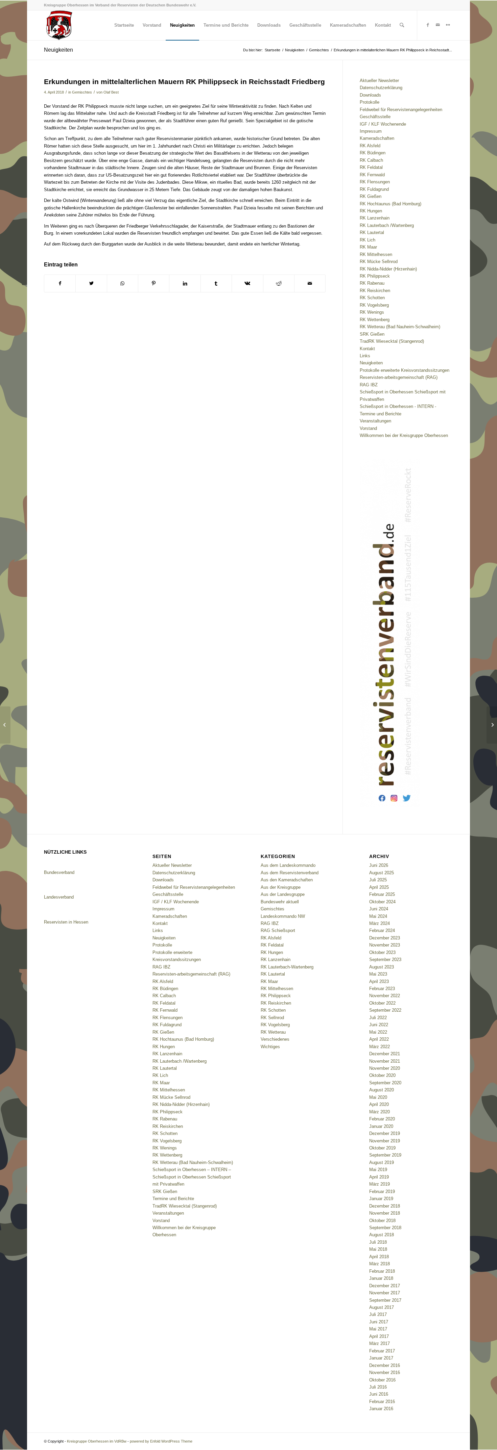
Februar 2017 (382, 1350)
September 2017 (385, 1300)
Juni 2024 (378, 908)
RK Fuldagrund (374, 189)
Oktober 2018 (382, 1220)
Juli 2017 (378, 1314)
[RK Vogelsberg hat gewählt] (5, 725)
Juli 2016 (378, 1387)
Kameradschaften (377, 138)
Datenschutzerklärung (381, 87)
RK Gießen (370, 196)
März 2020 (379, 1111)
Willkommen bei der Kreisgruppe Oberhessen (404, 435)
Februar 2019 (382, 1191)
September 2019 (385, 1155)
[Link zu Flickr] (448, 25)
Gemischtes (82, 92)
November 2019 (384, 1140)
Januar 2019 (381, 1198)
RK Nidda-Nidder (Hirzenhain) (388, 268)
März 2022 (379, 1046)
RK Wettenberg (374, 319)
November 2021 (384, 1061)
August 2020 (381, 1089)
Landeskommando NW (283, 916)
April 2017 (379, 1336)
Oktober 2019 (382, 1147)
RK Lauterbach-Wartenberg (287, 966)
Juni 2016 (378, 1394)
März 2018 (379, 1263)
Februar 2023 (382, 988)
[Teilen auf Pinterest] (153, 283)
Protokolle (369, 102)
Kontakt (367, 348)
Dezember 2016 (384, 1365)
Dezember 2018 (384, 1206)
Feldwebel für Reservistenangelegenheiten (401, 109)
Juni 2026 (378, 865)
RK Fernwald (372, 174)
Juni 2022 (378, 1024)
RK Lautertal (372, 232)
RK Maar (368, 247)
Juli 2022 (378, 1017)
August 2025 (381, 872)
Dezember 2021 (384, 1053)
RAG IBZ (369, 384)
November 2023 (384, 945)
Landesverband (59, 897)
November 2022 (384, 995)
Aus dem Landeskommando (288, 865)
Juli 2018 (378, 1242)
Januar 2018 (381, 1278)
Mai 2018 (378, 1249)
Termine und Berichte (380, 413)
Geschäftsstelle (375, 116)
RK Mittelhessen (376, 254)
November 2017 (384, 1292)
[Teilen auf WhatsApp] (122, 283)
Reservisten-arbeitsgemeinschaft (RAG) (398, 377)
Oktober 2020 (382, 1075)
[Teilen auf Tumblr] (216, 283)
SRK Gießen (372, 334)
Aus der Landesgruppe (283, 894)
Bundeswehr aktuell (280, 901)
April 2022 (379, 1039)
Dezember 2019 (384, 1133)
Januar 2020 (381, 1126)
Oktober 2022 (382, 1003)
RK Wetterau (273, 1032)
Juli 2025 (378, 879)
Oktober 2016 (382, 1379)
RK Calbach (371, 160)
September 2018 (385, 1227)
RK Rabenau (372, 283)
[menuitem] (124, 25)
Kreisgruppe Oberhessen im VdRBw (96, 1441)
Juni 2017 (378, 1321)
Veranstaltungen (375, 420)
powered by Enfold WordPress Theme (161, 1441)
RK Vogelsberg (374, 305)
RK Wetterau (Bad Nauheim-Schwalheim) (400, 326)
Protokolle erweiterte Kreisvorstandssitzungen (404, 370)
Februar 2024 (382, 930)
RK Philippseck (375, 276)
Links (365, 355)
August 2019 (381, 1162)
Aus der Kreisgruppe (281, 887)
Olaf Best (111, 92)
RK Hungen (371, 210)
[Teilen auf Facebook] (59, 283)
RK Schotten (372, 297)
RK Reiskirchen (375, 290)
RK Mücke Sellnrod (379, 261)
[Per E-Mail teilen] (309, 283)
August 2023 (381, 966)
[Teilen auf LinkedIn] (184, 283)
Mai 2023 (378, 974)
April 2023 (379, 981)
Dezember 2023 (384, 937)
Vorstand (368, 428)
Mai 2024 (378, 916)
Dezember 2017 (384, 1285)
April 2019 (379, 1177)
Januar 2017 (381, 1358)
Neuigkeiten (58, 50)
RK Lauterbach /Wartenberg (387, 225)
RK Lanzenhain (374, 218)
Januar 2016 (381, 1408)
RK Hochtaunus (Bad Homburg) (390, 203)
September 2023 (385, 959)
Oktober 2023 (382, 952)
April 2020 (379, 1104)
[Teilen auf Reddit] (278, 283)
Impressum (371, 131)
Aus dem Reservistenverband (289, 872)
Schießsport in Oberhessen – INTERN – (191, 1169)
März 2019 (379, 1184)
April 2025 (379, 887)
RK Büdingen (372, 152)
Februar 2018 (382, 1271)
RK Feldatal (371, 167)
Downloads (370, 95)
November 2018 (384, 1213)
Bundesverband (59, 872)
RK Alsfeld (370, 145)
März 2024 (379, 923)
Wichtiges (270, 1046)
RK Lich (367, 239)
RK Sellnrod (272, 1017)
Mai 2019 (378, 1169)
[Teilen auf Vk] (247, 283)
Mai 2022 (378, 1032)
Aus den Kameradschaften (287, 879)
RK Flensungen (375, 181)
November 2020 (384, 1068)
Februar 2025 (382, 894)
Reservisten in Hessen (66, 922)
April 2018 (379, 1256)
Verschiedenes (275, 1039)
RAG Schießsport (278, 930)
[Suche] (401, 25)
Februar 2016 (382, 1401)
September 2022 (385, 1010)
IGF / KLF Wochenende (383, 124)
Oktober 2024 (382, 901)
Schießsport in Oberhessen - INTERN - (398, 406)
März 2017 (379, 1343)
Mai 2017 (378, 1328)
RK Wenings (372, 312)
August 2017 (381, 1307)
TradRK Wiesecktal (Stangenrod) (392, 341)
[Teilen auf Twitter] (91, 283)
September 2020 (385, 1082)
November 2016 (384, 1372)
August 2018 (381, 1234)
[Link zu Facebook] (428, 25)
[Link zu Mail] (438, 25)
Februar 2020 (382, 1118)
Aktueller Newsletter (379, 80)
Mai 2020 (378, 1097)
